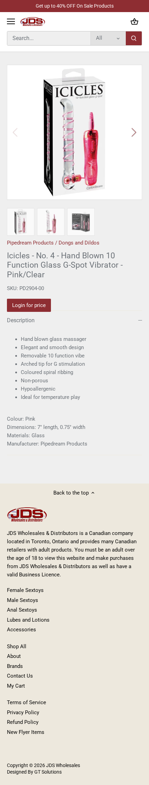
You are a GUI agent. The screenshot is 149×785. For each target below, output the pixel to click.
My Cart (16, 686)
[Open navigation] (11, 21)
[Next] (133, 132)
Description (21, 320)
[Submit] (134, 38)
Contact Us (20, 676)
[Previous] (15, 132)
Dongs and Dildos (79, 243)
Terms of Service (26, 702)
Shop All (16, 646)
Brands (15, 666)
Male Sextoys (22, 600)
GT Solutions (47, 772)
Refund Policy (22, 722)
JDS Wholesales (63, 765)
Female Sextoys (25, 590)
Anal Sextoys (22, 610)
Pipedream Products (30, 243)
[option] (74, 132)
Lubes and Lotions (28, 620)
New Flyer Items (25, 732)
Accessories (21, 629)
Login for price (29, 305)
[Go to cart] (134, 21)
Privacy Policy (23, 712)
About (14, 656)
